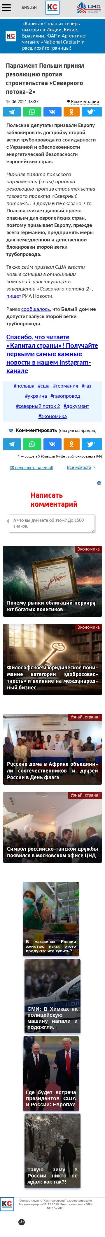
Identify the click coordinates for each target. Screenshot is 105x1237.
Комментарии (85, 102)
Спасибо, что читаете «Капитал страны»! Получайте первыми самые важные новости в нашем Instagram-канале (52, 354)
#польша (24, 386)
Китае (70, 30)
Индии (54, 30)
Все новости (79, 467)
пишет (13, 296)
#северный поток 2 (38, 406)
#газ (86, 386)
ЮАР (51, 36)
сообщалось (35, 309)
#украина (36, 396)
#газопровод (65, 396)
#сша (44, 386)
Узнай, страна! (85, 717)
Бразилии (33, 36)
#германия (65, 386)
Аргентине (73, 36)
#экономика (52, 416)
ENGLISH (29, 8)
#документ (76, 406)
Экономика (89, 549)
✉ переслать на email (31, 468)
